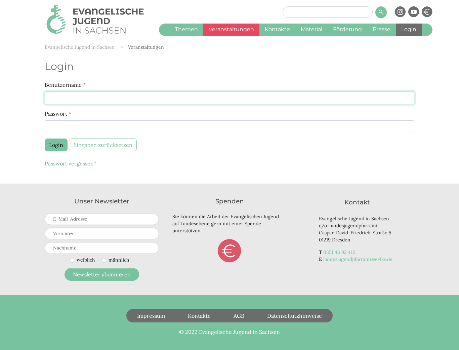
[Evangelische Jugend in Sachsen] (95, 18)
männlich (119, 260)
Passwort (58, 113)
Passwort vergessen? (70, 163)
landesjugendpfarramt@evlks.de (357, 259)
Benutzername (65, 84)
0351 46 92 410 (339, 252)
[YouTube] (413, 11)
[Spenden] (427, 11)
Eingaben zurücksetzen (102, 145)
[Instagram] (400, 11)
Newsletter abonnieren (102, 274)
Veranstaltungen (146, 47)
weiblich (86, 260)
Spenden (229, 251)
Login (56, 145)
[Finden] (381, 12)
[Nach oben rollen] (444, 335)
